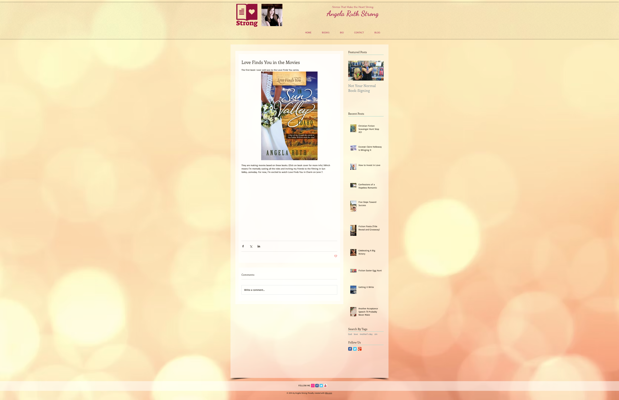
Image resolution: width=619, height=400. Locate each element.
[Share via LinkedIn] (258, 246)
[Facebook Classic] (350, 349)
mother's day (366, 334)
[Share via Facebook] (243, 246)
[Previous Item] (353, 70)
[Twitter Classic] (355, 349)
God (350, 334)
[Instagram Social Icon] (312, 385)
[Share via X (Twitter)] (250, 246)
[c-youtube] (325, 385)
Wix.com (328, 393)
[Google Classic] (360, 349)
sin (375, 334)
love (356, 334)
